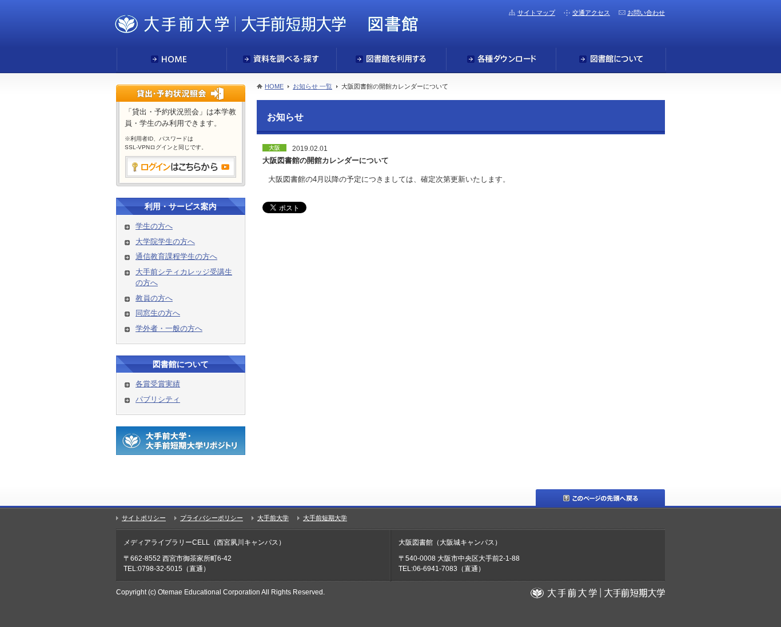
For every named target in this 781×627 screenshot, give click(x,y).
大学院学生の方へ (165, 241)
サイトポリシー (144, 517)
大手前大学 (273, 517)
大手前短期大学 (325, 517)
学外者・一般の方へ (169, 328)
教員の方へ (154, 298)
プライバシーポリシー (211, 517)
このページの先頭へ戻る (600, 497)
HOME (274, 86)
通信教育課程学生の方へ (176, 256)
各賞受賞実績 (158, 384)
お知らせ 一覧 (312, 86)
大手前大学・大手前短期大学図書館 (266, 23)
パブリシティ (158, 399)
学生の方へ (154, 226)
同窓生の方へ (158, 313)
